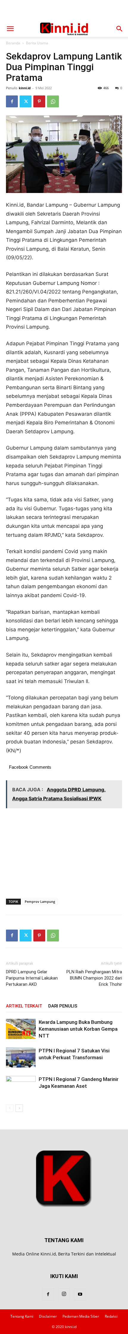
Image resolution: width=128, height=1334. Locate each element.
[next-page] (19, 1108)
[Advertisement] (64, 10)
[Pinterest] (39, 101)
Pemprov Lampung (40, 901)
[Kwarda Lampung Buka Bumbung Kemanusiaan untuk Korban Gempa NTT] (21, 1029)
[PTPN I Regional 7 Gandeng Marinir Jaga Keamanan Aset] (21, 1086)
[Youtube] (80, 1294)
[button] (10, 29)
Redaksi (111, 1316)
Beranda (13, 42)
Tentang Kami (21, 1316)
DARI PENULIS (62, 1006)
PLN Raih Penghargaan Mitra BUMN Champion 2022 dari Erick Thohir (94, 978)
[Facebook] (12, 101)
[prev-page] (9, 1108)
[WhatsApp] (53, 101)
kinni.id (25, 88)
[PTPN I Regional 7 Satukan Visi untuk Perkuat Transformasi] (21, 1057)
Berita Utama (37, 42)
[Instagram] (64, 1294)
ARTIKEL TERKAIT (24, 1006)
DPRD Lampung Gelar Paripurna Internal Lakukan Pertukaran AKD (32, 978)
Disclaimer (48, 1316)
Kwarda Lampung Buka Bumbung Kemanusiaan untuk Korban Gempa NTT (78, 1029)
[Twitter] (26, 101)
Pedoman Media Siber (81, 1316)
